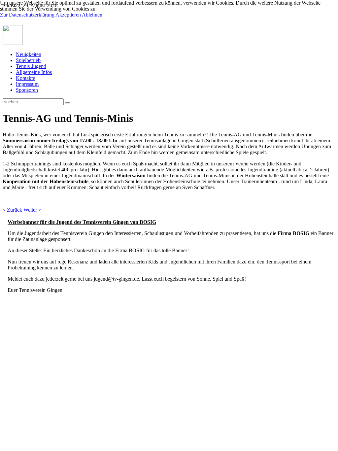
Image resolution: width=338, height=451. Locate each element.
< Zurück (12, 210)
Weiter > (32, 210)
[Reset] (67, 103)
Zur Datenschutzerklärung (27, 14)
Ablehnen (92, 14)
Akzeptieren (68, 14)
